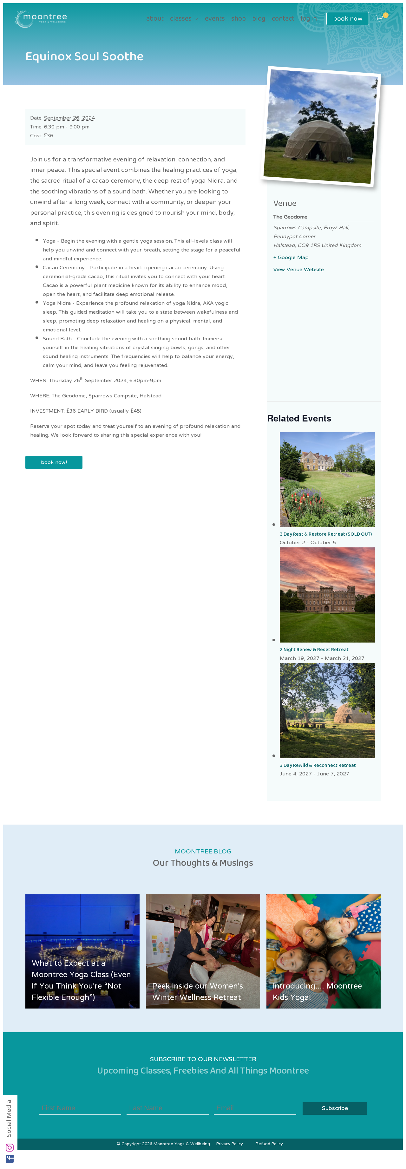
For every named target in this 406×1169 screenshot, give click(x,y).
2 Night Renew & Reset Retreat (314, 650)
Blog (258, 19)
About (155, 19)
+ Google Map (291, 257)
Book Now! (54, 462)
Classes (181, 19)
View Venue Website (298, 270)
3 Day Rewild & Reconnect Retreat (318, 765)
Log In (309, 19)
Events (215, 19)
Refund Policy (269, 1144)
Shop (238, 19)
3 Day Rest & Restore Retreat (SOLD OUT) (326, 534)
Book (347, 18)
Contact (283, 19)
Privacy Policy (229, 1144)
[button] (379, 19)
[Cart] (379, 19)
